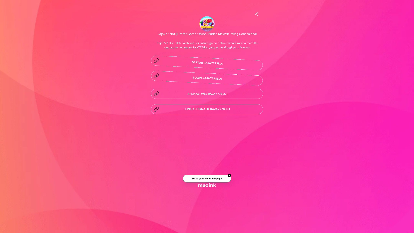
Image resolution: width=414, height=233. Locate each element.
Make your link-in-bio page (207, 179)
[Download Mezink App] (207, 185)
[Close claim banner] (229, 176)
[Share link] (256, 13)
